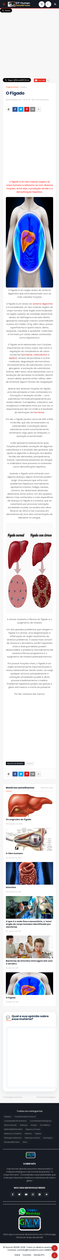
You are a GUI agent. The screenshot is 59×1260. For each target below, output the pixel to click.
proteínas (27, 354)
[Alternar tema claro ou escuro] (48, 4)
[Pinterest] (26, 109)
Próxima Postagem (46, 1097)
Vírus (25, 1142)
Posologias (47, 1138)
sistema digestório (43, 303)
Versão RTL (39, 1255)
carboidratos (40, 354)
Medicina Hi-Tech (33, 1129)
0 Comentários (42, 99)
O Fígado (11, 997)
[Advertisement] (29, 42)
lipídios (12, 358)
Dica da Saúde (10, 1125)
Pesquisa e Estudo (32, 1138)
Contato (27, 1255)
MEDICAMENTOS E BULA (13, 1129)
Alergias (7, 1116)
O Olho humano (14, 853)
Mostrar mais (47, 788)
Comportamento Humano (25, 1116)
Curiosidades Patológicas (40, 1121)
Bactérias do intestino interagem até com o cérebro (29, 962)
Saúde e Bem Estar (11, 1142)
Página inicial (12, 87)
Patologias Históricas (12, 1138)
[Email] (32, 109)
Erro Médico (45, 1125)
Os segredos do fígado (18, 819)
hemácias (39, 412)
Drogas (34, 1125)
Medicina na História (12, 1133)
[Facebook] (15, 109)
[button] (55, 4)
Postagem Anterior (13, 1097)
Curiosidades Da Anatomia (15, 1121)
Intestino (11, 887)
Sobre (17, 1255)
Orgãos (23, 87)
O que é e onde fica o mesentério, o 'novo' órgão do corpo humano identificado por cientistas (29, 924)
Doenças (23, 1125)
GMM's (48, 1250)
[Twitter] (20, 109)
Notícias (28, 1133)
